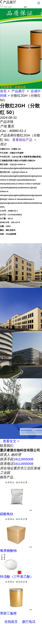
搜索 (25, 7)
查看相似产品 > (24, 140)
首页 (3, 91)
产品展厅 (18, 91)
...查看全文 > (9, 441)
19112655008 (23, 459)
